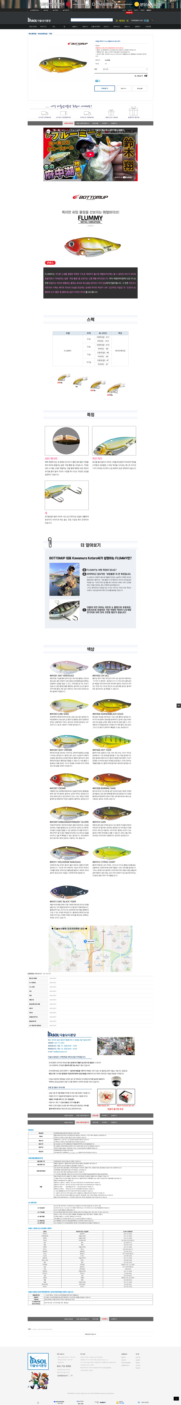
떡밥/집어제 (33, 26)
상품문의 (114, 123)
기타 (50, 33)
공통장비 (137, 26)
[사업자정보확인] (106, 1367)
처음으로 (123, 1357)
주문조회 (142, 10)
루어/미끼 (43, 26)
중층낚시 (85, 26)
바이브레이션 (42, 33)
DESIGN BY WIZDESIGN (107, 1393)
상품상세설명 (68, 123)
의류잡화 (148, 26)
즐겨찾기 (149, 10)
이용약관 (123, 1360)
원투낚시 (127, 26)
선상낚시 (106, 26)
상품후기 (138, 1362)
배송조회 (138, 1368)
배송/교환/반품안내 (82, 123)
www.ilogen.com (73, 1153)
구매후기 (105, 123)
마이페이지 (66, 10)
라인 (53, 26)
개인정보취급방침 (125, 1362)
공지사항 (138, 1357)
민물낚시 (75, 26)
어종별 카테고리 (35, 10)
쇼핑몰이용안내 (125, 1365)
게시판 (46, 10)
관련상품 (95, 123)
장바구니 (136, 10)
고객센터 (56, 10)
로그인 (124, 10)
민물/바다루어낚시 (95, 27)
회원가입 (130, 10)
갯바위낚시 (116, 26)
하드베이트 (33, 33)
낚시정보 (138, 1365)
